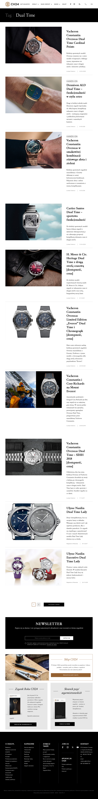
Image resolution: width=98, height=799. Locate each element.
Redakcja (8, 747)
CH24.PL (12, 4)
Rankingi (26, 754)
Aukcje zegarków (29, 747)
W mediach (8, 754)
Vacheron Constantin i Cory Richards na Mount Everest (75, 383)
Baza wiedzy (45, 4)
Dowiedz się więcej (52, 644)
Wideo (26, 763)
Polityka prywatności (11, 758)
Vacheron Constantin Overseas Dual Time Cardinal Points (76, 39)
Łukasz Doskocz (71, 71)
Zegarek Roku (47, 770)
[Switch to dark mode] (79, 4)
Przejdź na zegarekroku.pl (23, 724)
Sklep (64, 4)
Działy (34, 4)
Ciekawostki (27, 749)
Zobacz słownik (65, 724)
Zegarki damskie (28, 765)
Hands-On (27, 756)
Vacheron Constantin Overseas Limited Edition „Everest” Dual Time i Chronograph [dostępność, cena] (77, 323)
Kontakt (7, 756)
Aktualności (25, 4)
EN (92, 4)
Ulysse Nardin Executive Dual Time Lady (76, 557)
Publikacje (27, 752)
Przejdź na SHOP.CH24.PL (71, 675)
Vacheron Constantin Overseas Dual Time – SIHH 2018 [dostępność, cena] (76, 455)
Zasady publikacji (10, 779)
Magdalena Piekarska (72, 543)
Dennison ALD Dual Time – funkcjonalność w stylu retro (76, 89)
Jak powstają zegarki (49, 763)
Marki (56, 4)
